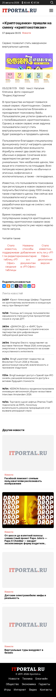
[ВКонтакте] (4, 286)
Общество (12, 684)
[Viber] (21, 286)
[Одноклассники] (8, 286)
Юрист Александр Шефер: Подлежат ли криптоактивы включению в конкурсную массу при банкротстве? (26, 302)
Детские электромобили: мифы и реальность (25, 596)
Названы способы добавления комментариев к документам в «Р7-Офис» (28, 256)
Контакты (46, 689)
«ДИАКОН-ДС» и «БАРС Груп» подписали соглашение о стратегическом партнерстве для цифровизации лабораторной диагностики (25, 331)
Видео (33, 689)
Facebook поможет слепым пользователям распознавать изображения (23, 481)
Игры (7, 689)
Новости (26, 33)
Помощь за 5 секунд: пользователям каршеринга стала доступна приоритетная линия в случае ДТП (26, 316)
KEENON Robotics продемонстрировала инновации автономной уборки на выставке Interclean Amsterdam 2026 (28, 391)
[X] (16, 286)
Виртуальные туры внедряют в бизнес (23, 651)
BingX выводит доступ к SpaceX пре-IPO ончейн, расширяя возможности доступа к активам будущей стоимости (27, 378)
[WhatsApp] (25, 286)
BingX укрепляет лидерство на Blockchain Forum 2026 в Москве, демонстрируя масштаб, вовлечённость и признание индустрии (25, 363)
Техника (27, 678)
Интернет (20, 689)
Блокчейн (41, 678)
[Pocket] (33, 286)
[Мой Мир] (29, 286)
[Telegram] (12, 286)
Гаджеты (44, 684)
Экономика (29, 684)
